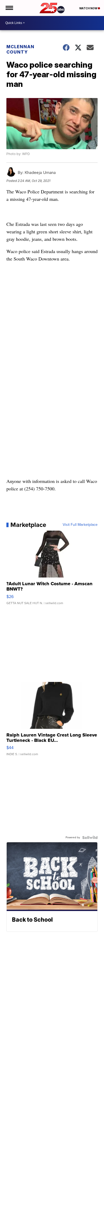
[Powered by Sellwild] (90, 837)
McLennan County (20, 49)
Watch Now (88, 8)
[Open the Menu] (9, 8)
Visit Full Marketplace (80, 525)
